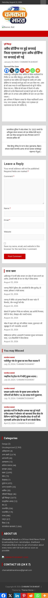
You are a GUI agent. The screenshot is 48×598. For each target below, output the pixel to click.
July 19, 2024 (9, 398)
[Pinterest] (22, 70)
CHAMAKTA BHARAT (29, 62)
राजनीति (5, 508)
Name (7, 208)
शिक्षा (3, 523)
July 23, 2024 (9, 364)
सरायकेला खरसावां (9, 357)
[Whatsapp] (32, 70)
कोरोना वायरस (7, 465)
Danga (4, 444)
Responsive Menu (43, 2)
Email (7, 220)
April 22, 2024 (9, 423)
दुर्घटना (4, 483)
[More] (37, 70)
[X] (11, 70)
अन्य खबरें (5, 454)
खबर (3, 472)
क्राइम (4, 469)
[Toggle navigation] (5, 34)
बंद (3, 505)
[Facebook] (6, 70)
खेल (3, 476)
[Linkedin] (17, 70)
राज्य (3, 515)
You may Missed (14, 350)
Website (7, 232)
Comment (9, 176)
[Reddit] (27, 70)
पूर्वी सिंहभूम (7, 44)
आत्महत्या (5, 462)
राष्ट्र (4, 519)
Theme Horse (27, 590)
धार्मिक (4, 490)
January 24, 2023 (11, 62)
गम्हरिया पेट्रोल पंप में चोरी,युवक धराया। (21, 376)
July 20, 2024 (9, 380)
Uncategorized (8, 447)
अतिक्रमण (6, 451)
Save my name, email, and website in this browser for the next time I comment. (22, 247)
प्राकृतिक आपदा (7, 501)
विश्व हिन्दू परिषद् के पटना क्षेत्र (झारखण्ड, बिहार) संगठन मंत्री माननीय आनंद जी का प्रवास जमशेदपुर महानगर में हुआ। (23, 149)
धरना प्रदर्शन (7, 487)
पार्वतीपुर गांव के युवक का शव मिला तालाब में (22, 360)
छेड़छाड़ (4, 480)
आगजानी (5, 458)
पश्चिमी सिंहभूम (7, 494)
